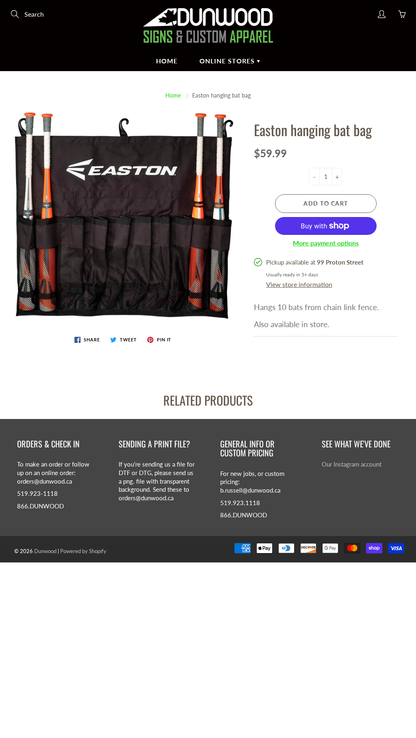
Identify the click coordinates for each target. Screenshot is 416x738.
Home (173, 95)
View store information (299, 284)
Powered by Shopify (83, 551)
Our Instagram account (351, 464)
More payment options (326, 243)
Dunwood (45, 551)
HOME (167, 61)
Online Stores (228, 61)
